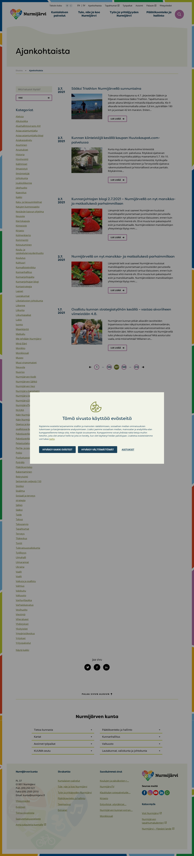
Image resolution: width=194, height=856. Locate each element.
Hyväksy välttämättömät (97, 449)
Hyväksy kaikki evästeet (57, 449)
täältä (52, 439)
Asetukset (128, 449)
